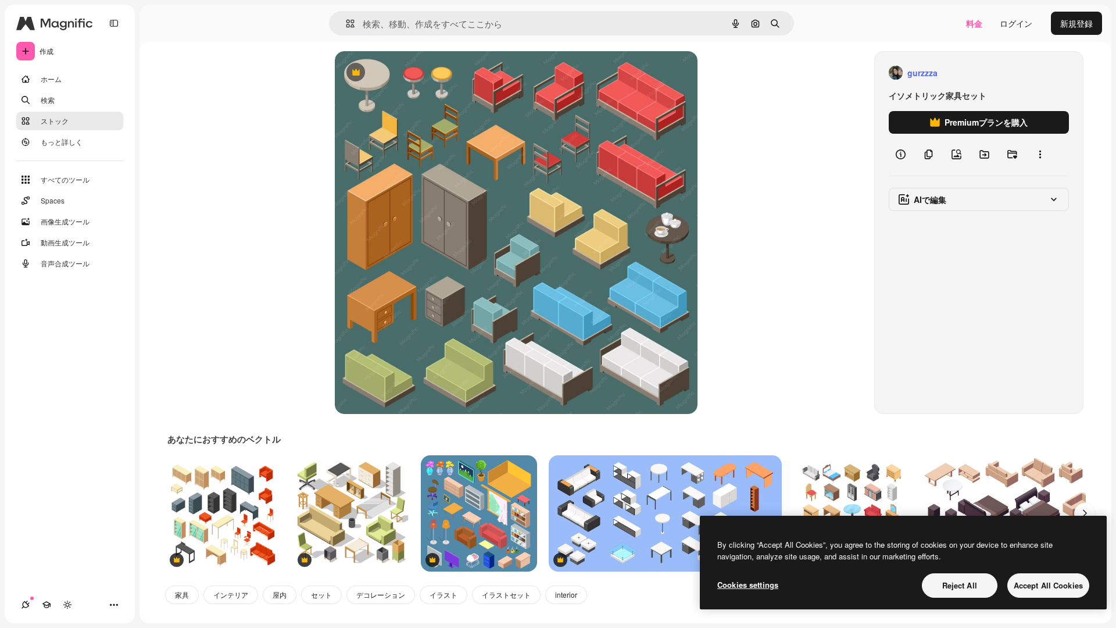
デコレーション (380, 595)
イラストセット (506, 595)
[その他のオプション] (1039, 154)
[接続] (25, 604)
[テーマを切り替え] (67, 604)
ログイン (1016, 23)
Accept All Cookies (1048, 585)
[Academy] (46, 604)
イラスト (443, 595)
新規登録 (1076, 23)
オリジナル (415, 73)
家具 (182, 595)
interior (566, 595)
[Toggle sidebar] (114, 23)
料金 (974, 23)
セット (321, 595)
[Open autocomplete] (346, 23)
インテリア (230, 595)
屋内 (280, 595)
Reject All (959, 585)
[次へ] (1084, 513)
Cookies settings (747, 584)
